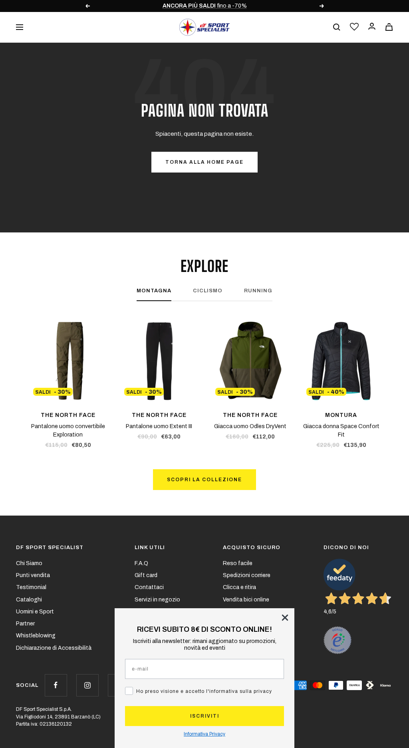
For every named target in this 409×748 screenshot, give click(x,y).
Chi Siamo (29, 563)
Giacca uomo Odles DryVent (250, 426)
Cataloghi (29, 600)
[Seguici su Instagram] (87, 685)
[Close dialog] (285, 617)
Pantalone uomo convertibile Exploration (68, 430)
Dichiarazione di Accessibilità (53, 648)
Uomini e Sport (35, 612)
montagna (154, 291)
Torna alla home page (204, 162)
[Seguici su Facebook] (56, 685)
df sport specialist (49, 547)
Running (258, 291)
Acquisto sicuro (251, 547)
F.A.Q (141, 563)
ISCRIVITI (204, 716)
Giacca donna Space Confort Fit (341, 430)
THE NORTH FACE (68, 415)
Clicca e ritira (239, 587)
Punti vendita (33, 575)
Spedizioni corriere (246, 575)
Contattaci (149, 587)
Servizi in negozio (157, 600)
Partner (25, 624)
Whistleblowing (36, 636)
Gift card (146, 575)
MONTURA (341, 415)
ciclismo (207, 291)
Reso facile (237, 563)
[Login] (371, 27)
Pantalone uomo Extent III (159, 426)
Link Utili (150, 547)
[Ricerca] (336, 27)
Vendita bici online (246, 600)
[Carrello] (389, 27)
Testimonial (31, 587)
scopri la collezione (204, 479)
